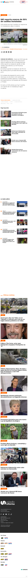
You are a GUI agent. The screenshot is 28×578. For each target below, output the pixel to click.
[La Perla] (6, 565)
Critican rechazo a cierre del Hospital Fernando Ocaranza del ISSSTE (9, 213)
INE (8, 103)
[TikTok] (11, 514)
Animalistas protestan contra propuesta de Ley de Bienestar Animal (9, 231)
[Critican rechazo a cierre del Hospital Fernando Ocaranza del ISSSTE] (22, 213)
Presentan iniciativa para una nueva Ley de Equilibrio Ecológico (19, 114)
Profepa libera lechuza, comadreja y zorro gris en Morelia (19, 123)
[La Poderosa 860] (6, 543)
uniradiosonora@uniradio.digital (7, 522)
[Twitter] (4, 52)
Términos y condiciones (5, 525)
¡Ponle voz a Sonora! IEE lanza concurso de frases (19, 141)
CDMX (11, 101)
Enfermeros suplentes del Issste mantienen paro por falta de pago (9, 204)
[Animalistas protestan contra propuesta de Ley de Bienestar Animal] (22, 231)
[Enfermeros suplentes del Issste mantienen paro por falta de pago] (22, 204)
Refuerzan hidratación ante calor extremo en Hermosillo (18, 132)
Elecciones (3, 103)
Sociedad (25, 49)
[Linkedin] (8, 52)
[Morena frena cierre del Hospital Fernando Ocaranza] (22, 222)
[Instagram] (8, 514)
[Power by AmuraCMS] (24, 569)
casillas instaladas (4, 101)
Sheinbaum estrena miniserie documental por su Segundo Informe (14, 396)
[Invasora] (2, 538)
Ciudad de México (18, 101)
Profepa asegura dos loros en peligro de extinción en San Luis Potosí (8, 241)
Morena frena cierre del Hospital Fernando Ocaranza (9, 222)
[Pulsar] (6, 538)
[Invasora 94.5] (2, 543)
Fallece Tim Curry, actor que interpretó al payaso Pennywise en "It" (13, 345)
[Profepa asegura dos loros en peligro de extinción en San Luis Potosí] (22, 241)
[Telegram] (11, 52)
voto (11, 103)
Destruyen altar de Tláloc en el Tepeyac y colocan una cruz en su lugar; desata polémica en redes (13, 319)
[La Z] (10, 554)
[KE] (2, 565)
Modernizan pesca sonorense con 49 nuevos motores (19, 151)
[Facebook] (6, 52)
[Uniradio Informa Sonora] (8, 2)
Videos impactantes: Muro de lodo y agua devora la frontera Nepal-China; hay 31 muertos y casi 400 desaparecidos (14, 371)
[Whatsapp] (2, 52)
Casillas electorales (16, 100)
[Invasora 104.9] (2, 548)
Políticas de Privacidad (5, 526)
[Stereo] (2, 554)
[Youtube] (6, 514)
